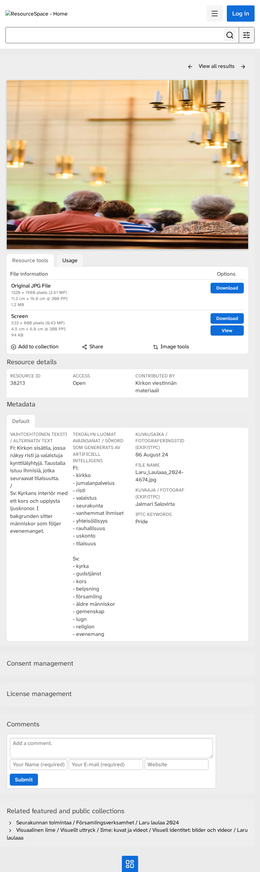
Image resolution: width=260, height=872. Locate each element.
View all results (217, 66)
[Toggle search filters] (246, 35)
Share (95, 346)
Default (20, 421)
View (227, 330)
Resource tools (30, 260)
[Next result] (243, 67)
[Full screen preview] (127, 164)
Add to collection (38, 346)
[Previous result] (190, 67)
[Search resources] (230, 35)
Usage (70, 260)
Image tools (174, 346)
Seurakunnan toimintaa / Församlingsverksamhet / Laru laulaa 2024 (96, 822)
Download (227, 288)
